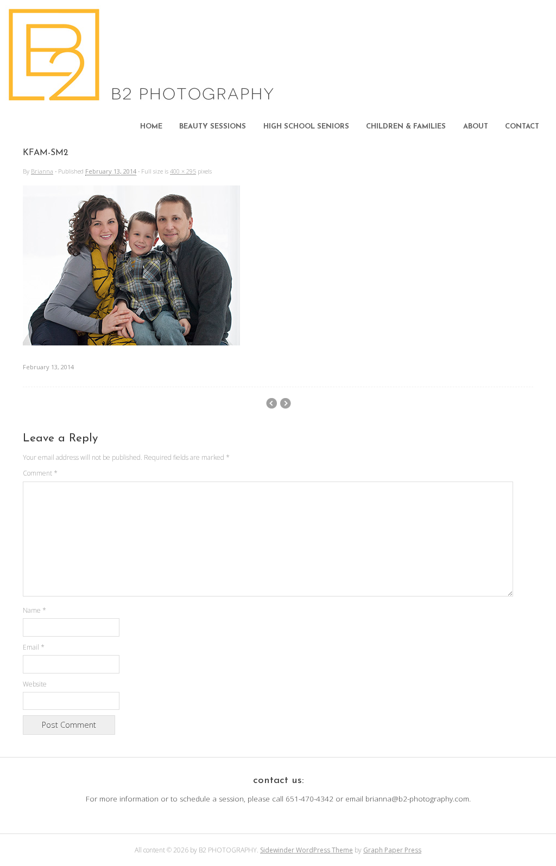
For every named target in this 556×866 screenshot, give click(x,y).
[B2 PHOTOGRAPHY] (144, 97)
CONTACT (522, 126)
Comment (40, 473)
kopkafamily (271, 403)
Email (34, 647)
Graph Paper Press (392, 850)
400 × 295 (183, 171)
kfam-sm (285, 403)
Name (34, 610)
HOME (151, 126)
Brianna (42, 171)
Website (35, 684)
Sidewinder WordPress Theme (306, 850)
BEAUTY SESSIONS (212, 126)
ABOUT (475, 126)
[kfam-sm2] (131, 342)
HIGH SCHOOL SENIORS (306, 126)
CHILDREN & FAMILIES (406, 126)
